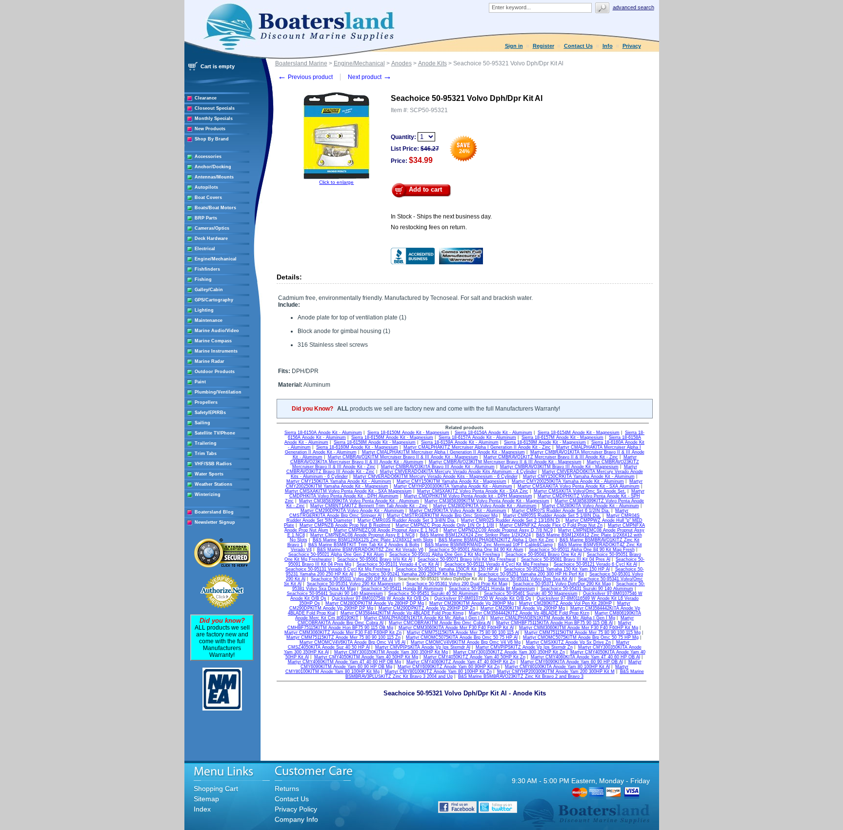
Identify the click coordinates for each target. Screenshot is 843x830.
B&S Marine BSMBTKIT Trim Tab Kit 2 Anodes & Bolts (364, 544)
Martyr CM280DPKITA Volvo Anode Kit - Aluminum (485, 505)
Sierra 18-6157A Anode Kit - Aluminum (477, 437)
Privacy (631, 46)
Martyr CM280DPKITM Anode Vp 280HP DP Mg (374, 603)
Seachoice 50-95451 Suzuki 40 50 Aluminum (433, 593)
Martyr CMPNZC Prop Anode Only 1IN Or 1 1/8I (445, 525)
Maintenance (208, 320)
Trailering (206, 443)
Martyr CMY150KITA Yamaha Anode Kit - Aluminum (338, 481)
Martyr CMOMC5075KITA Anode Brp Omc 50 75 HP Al (462, 637)
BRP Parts (206, 218)
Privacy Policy (296, 809)
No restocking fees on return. (429, 227)
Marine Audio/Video (217, 330)
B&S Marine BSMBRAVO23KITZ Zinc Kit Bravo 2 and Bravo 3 (520, 676)
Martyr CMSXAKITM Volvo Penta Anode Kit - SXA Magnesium (348, 491)
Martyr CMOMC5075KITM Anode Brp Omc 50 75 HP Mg (581, 637)
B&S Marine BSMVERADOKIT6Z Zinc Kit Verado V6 (370, 549)
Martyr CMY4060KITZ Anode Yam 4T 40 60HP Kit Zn (460, 661)
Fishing (203, 279)
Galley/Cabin (209, 289)
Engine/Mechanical (216, 259)
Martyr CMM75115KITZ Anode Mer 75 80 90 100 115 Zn (343, 637)
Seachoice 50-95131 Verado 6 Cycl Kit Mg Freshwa (337, 569)
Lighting (204, 310)
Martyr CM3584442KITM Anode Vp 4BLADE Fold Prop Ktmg (402, 613)
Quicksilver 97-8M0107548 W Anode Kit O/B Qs (380, 598)
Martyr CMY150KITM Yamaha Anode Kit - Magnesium (451, 481)
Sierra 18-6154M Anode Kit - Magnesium (579, 432)
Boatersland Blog (214, 512)
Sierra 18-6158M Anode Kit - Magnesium (375, 442)
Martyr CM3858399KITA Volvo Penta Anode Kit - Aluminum (359, 500)
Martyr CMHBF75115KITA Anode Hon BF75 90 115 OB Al (554, 622)
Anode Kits (432, 63)
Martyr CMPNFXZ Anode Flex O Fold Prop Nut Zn (551, 525)
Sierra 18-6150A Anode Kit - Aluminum (323, 432)
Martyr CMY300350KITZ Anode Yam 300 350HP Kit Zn (509, 652)
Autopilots (206, 187)
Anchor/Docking (213, 166)
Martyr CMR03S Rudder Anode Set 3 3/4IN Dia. (407, 520)
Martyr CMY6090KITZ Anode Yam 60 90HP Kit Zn (449, 666)
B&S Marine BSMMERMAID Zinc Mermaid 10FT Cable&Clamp (489, 544)
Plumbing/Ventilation (218, 392)
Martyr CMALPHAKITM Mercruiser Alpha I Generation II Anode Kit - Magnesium (443, 452)
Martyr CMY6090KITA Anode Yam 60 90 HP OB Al (572, 661)
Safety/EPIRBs (210, 412)
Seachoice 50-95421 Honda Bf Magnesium (492, 588)
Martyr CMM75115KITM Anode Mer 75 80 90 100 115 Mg (582, 632)
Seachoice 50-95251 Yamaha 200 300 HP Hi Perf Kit (531, 574)
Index (202, 809)
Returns (287, 788)
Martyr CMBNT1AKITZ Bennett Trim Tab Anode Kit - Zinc (369, 505)
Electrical (205, 248)
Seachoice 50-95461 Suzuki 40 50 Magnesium (531, 593)
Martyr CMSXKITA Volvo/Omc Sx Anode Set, (580, 491)
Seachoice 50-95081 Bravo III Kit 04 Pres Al (565, 559)
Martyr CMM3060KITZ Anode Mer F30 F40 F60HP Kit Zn (342, 632)
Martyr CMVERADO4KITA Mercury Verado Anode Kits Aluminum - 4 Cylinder (458, 471)
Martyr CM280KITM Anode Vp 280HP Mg (471, 603)
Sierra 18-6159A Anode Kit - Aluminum (460, 442)
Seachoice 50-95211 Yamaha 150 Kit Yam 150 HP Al (557, 569)
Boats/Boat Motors (215, 207)
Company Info (296, 819)
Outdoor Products (215, 371)
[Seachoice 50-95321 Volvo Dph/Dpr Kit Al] (336, 177)
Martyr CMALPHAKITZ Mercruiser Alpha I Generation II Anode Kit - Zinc (477, 447)
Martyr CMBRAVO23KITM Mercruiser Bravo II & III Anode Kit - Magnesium (505, 461)
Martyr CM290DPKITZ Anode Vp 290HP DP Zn (427, 608)
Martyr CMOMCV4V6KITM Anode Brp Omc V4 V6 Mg (466, 642)
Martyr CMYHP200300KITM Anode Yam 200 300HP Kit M (556, 671)
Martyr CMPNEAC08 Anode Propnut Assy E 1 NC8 (362, 535)
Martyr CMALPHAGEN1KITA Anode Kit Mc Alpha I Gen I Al (424, 617)
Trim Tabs (206, 453)
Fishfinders (207, 269)
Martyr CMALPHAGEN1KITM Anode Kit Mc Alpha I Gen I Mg (552, 617)
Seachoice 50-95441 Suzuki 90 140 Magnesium (335, 593)
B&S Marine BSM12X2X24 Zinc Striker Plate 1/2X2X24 (475, 535)
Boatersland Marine (301, 63)
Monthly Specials (214, 118)
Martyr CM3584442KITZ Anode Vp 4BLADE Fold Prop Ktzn (529, 613)
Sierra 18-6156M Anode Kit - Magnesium (392, 437)
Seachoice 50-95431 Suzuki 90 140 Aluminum (587, 588)
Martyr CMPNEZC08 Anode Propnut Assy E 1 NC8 (386, 530)
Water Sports (209, 474)
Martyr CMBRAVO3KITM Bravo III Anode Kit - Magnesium (559, 466)
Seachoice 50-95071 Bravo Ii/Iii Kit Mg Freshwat (467, 559)
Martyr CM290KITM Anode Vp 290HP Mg (523, 608)
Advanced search (633, 7)
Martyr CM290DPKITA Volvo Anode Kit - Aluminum (352, 510)
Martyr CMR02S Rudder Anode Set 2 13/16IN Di (510, 520)
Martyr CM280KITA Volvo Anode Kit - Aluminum (590, 505)
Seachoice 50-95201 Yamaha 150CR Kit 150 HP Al (447, 569)
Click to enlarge (336, 182)
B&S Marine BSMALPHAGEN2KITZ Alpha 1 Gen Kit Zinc (496, 539)
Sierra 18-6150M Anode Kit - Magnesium (408, 432)
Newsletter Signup (215, 522)
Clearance (206, 98)
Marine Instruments (216, 351)
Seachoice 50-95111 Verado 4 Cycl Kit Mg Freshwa (496, 564)
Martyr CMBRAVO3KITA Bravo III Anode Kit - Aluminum (438, 466)
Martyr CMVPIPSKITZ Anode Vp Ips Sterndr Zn (524, 647)
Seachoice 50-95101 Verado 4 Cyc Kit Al (398, 564)
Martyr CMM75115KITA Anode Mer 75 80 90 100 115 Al (463, 632)
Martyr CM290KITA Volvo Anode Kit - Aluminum (457, 510)
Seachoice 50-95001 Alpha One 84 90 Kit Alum (476, 549)
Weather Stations (213, 484)
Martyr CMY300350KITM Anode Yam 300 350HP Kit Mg (391, 652)
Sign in (514, 46)
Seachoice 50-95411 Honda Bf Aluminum (402, 588)
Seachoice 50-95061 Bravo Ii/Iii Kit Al (374, 559)
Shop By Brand (212, 139)
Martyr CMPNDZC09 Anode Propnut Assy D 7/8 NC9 (498, 530)
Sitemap (206, 799)
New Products (210, 128)
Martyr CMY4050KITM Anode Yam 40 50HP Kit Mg (366, 656)
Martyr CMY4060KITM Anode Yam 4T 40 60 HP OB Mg (344, 661)
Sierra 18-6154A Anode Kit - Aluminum (493, 432)
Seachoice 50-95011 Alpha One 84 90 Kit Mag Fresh (582, 549)
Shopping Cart (216, 788)
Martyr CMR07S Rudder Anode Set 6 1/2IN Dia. (561, 510)
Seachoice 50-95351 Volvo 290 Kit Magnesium (354, 583)
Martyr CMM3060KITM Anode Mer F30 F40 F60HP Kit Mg (578, 627)
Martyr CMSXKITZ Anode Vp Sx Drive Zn (568, 642)
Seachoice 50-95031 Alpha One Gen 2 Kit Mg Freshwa (444, 554)
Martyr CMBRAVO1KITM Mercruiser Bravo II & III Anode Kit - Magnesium (403, 457)
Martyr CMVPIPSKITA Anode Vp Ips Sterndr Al (422, 647)
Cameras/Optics (212, 228)
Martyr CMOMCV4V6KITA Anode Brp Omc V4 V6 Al (352, 642)
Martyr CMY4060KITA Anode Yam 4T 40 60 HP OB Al (585, 656)
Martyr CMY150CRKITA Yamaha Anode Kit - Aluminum (579, 476)
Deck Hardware (211, 238)
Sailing (202, 422)
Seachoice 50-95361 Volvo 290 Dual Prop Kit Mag (456, 583)
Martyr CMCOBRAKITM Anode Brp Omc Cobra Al (440, 622)
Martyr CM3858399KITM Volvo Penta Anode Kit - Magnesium (486, 500)
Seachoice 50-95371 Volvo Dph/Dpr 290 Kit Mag (562, 583)
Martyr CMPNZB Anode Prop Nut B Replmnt (345, 525)
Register (543, 46)
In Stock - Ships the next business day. (441, 216)
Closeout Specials (215, 108)
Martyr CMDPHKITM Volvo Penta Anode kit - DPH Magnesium (468, 496)
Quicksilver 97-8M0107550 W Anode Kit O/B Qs (482, 598)
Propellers (206, 402)
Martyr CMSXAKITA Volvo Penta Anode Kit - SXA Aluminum (579, 486)
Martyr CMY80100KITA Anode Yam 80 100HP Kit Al (557, 666)
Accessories (208, 156)
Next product (370, 77)
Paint (200, 381)
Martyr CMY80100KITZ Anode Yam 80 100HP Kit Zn (438, 671)
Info (607, 46)
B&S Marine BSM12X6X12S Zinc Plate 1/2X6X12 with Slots (373, 539)
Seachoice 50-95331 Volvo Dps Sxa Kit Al (530, 578)
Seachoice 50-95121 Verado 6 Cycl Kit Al (595, 564)
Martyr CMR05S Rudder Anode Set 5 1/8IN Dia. (552, 515)
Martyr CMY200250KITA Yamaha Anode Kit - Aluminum (568, 481)
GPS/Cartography (214, 299)
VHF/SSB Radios (213, 463)
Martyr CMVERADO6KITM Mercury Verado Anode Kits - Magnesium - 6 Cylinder (435, 476)
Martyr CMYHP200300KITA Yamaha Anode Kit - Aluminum (453, 486)
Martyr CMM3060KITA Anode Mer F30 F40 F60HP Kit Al (456, 627)
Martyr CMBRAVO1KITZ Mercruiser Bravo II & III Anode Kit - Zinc (550, 457)
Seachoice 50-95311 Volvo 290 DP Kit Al (352, 578)
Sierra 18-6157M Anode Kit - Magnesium (562, 437)
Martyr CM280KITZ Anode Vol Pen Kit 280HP (565, 603)
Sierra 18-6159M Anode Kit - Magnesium (545, 442)
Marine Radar (209, 361)
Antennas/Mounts (214, 177)
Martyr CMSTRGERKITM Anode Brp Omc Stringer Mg (442, 515)
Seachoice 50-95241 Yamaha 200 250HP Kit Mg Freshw (415, 574)
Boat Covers (208, 197)
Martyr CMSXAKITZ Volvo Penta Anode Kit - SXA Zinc (472, 491)
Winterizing (208, 494)
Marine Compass (213, 340)
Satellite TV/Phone (215, 433)
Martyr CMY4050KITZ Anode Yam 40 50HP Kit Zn (474, 656)
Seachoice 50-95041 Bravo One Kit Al (543, 554)
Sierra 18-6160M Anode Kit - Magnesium (357, 447)
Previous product (305, 77)
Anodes (401, 63)
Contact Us (578, 46)
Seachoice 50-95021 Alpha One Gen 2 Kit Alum (336, 554)
